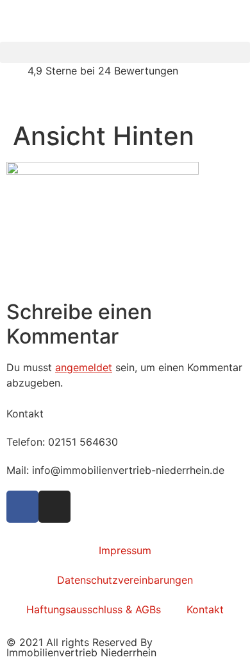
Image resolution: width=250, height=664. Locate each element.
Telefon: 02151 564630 (62, 441)
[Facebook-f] (22, 507)
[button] (125, 52)
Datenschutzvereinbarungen (125, 579)
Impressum (125, 550)
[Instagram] (54, 507)
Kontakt (205, 609)
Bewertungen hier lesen (56, 98)
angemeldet (83, 367)
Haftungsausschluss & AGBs (93, 609)
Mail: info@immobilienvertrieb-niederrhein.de (115, 470)
